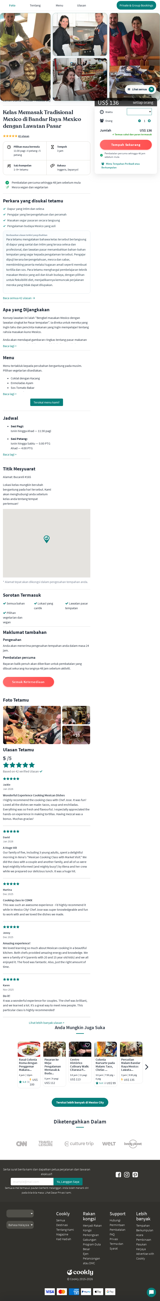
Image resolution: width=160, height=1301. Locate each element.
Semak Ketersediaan (28, 682)
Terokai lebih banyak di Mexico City (80, 1102)
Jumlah (105, 130)
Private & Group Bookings (136, 5)
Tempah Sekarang (125, 145)
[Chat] (151, 1292)
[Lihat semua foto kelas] (25, 57)
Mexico (28, 100)
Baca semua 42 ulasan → (19, 298)
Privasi (114, 1239)
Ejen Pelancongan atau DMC (91, 1258)
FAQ (112, 1234)
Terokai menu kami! (47, 402)
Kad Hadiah (63, 1239)
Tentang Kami (65, 1230)
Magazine (62, 1234)
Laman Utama (12, 100)
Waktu (109, 112)
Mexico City (43, 100)
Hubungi (115, 1220)
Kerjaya (141, 1249)
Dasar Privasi (58, 1192)
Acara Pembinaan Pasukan (143, 1239)
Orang (108, 120)
